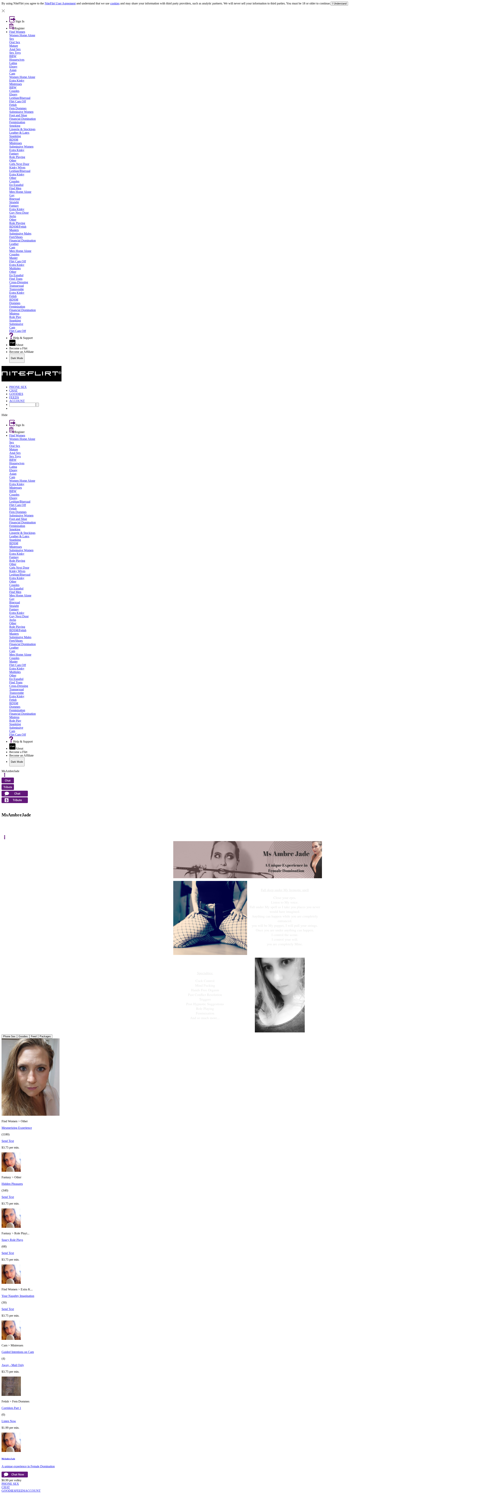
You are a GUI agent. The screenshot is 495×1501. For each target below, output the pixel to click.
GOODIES (8, 1490)
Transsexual (16, 285)
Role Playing (17, 157)
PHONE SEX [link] (18, 387)
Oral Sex (14, 42)
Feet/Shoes (16, 237)
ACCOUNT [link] (17, 400)
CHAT (6, 1487)
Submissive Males (20, 233)
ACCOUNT (33, 1490)
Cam (12, 73)
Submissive (16, 324)
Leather (14, 244)
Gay (12, 195)
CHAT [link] (13, 390)
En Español (16, 184)
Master (13, 258)
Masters (14, 230)
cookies (114, 3)
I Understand (339, 3)
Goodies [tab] (23, 1036)
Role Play (15, 317)
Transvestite (16, 289)
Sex (11, 38)
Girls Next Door (19, 164)
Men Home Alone (20, 191)
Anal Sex (15, 49)
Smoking (14, 125)
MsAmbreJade (8, 1459)
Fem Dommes (17, 108)
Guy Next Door (19, 212)
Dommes (14, 303)
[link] (247, 7)
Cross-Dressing (18, 282)
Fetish (13, 104)
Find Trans (15, 278)
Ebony (13, 66)
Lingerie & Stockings (22, 129)
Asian (12, 70)
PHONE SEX (10, 1483)
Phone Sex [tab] (9, 1036)
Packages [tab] (45, 1036)
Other (12, 160)
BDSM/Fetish (17, 226)
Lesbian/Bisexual (19, 98)
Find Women (17, 31)
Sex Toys (15, 52)
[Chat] (5, 826)
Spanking (15, 136)
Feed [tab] (34, 1036)
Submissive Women (21, 111)
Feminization (17, 122)
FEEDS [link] (14, 397)
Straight (14, 202)
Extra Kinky (16, 80)
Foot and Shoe (18, 115)
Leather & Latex (19, 132)
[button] (247, 11)
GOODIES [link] (16, 394)
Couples (14, 91)
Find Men (15, 188)
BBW (12, 56)
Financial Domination (22, 118)
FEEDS (20, 1490)
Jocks (12, 216)
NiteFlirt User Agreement (60, 3)
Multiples (15, 268)
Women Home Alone (22, 35)
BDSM (13, 139)
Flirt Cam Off (17, 101)
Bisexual (14, 198)
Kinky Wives (17, 167)
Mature (13, 45)
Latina (13, 63)
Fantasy (14, 153)
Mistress (14, 313)
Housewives (16, 59)
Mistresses (15, 84)
